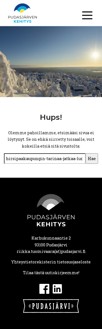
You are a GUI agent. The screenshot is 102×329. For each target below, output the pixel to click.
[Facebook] (44, 288)
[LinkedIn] (57, 288)
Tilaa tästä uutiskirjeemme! (51, 272)
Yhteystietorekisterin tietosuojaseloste (51, 262)
